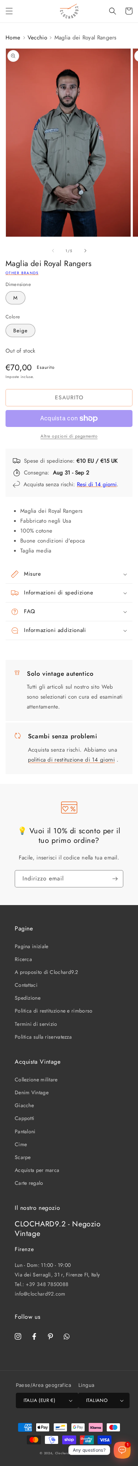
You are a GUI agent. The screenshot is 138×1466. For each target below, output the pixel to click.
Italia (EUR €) (40, 1400)
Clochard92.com (68, 1453)
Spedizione (27, 998)
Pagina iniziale (32, 946)
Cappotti (24, 1118)
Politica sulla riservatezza (43, 1037)
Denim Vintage (32, 1092)
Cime (21, 1144)
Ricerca (23, 959)
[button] (9, 11)
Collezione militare (36, 1079)
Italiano (96, 1400)
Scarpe (23, 1157)
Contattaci (26, 985)
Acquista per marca (37, 1170)
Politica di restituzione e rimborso (54, 1010)
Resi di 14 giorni (97, 484)
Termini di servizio (36, 1024)
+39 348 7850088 (47, 1284)
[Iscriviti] (115, 878)
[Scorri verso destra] (85, 251)
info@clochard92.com (40, 1293)
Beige (20, 330)
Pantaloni (25, 1131)
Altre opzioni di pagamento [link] (69, 436)
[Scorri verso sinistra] (53, 251)
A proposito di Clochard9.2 (46, 972)
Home (13, 37)
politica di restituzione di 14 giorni (71, 760)
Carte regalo (29, 1183)
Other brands (22, 273)
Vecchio (37, 37)
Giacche (24, 1105)
